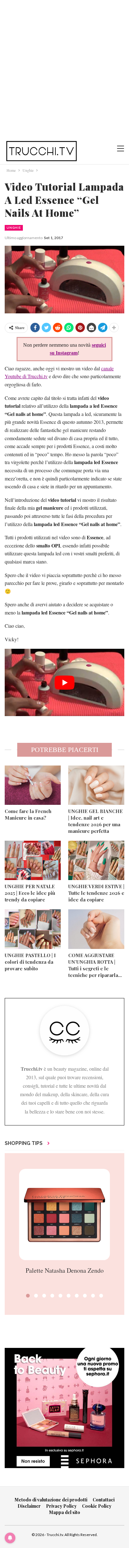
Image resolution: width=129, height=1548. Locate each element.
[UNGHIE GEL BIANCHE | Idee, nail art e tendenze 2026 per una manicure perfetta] (96, 785)
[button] (28, 1296)
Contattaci (104, 1500)
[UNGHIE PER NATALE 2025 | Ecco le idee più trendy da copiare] (33, 860)
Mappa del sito (64, 1512)
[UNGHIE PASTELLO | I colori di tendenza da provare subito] (33, 929)
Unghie (14, 227)
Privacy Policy (61, 1506)
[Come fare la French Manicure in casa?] (33, 785)
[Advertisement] (64, 68)
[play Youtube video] (64, 682)
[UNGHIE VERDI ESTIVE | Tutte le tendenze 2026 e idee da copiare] (96, 860)
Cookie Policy (96, 1506)
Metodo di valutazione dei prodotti (51, 1500)
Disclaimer (29, 1506)
